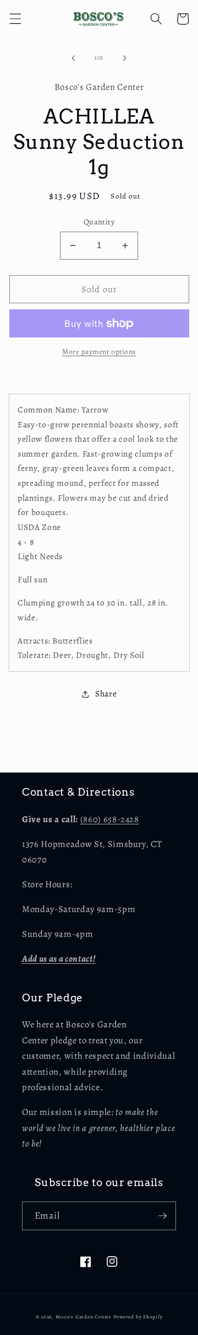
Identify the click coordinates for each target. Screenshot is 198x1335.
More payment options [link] (99, 352)
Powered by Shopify (138, 1316)
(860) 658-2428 (109, 819)
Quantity (99, 221)
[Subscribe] (162, 1216)
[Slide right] (124, 58)
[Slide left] (74, 58)
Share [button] (106, 693)
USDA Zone (39, 527)
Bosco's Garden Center (84, 1316)
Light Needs (40, 556)
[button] (15, 19)
